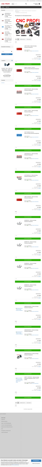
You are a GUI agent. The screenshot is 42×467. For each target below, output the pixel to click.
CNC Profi (2, 82)
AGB (2, 428)
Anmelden (7, 54)
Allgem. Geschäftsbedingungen (6, 423)
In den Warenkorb (27, 64)
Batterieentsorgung (4, 421)
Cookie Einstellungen (4, 432)
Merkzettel (39, 0)
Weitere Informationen (36, 463)
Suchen (2, 7)
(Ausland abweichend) (35, 72)
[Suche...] (26, 4)
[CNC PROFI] (5, 4)
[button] (28, 1)
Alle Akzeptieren (36, 460)
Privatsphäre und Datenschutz (6, 430)
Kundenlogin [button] (33, 0)
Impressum (3, 419)
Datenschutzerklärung (15, 464)
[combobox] (22, 39)
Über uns (7, 7)
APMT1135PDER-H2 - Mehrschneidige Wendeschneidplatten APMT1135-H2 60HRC (31, 378)
